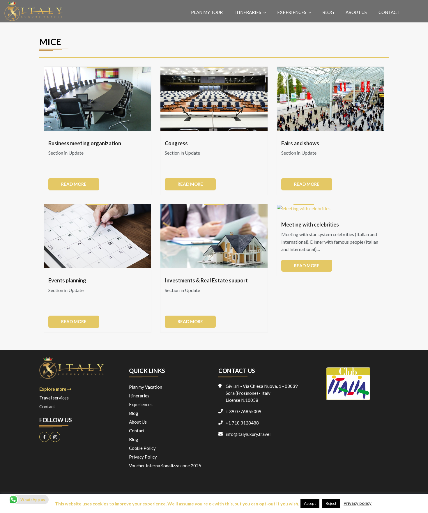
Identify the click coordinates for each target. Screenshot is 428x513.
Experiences (291, 12)
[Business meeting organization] (97, 99)
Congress (176, 143)
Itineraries (247, 12)
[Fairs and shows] (330, 99)
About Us (356, 12)
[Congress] (214, 99)
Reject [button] (331, 503)
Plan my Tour (207, 12)
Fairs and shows (300, 143)
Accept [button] (310, 503)
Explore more (53, 389)
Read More (73, 184)
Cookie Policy (142, 448)
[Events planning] (97, 236)
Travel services (54, 397)
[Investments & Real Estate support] (214, 236)
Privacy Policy (143, 456)
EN (416, 12)
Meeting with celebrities (310, 225)
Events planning (67, 281)
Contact (389, 12)
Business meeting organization (84, 143)
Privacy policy (358, 503)
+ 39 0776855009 (243, 411)
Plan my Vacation (145, 387)
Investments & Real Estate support (206, 281)
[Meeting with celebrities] (303, 208)
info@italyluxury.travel (248, 434)
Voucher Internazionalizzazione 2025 (165, 465)
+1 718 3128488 (242, 422)
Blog (328, 12)
